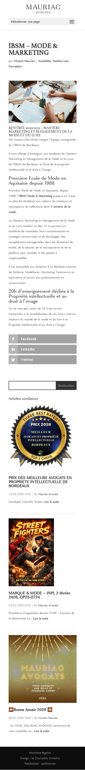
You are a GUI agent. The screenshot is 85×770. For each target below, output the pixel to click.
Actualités (44, 61)
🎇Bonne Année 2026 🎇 (30, 709)
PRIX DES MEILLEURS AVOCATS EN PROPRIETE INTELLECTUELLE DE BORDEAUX (40, 481)
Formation (15, 66)
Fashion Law (61, 61)
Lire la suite (51, 502)
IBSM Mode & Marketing (35, 196)
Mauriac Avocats (48, 494)
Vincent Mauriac (24, 61)
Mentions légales (40, 753)
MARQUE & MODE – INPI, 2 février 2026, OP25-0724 (39, 595)
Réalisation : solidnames (40, 763)
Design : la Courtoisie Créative (40, 758)
